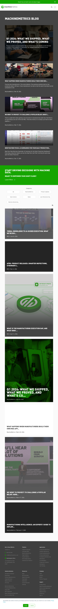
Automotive (7, 575)
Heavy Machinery (8, 579)
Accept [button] (25, 605)
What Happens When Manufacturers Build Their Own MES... (26, 81)
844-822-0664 (9, 552)
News (29, 197)
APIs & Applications (26, 558)
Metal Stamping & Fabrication (11, 593)
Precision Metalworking (10, 587)
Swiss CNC (7, 589)
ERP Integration (8, 591)
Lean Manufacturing (45, 197)
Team (41, 573)
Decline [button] (32, 605)
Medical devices (8, 580)
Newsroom (24, 580)
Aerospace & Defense (9, 573)
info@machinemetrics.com (12, 555)
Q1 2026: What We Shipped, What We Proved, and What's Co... (28, 392)
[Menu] (55, 7)
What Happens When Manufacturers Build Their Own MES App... (28, 427)
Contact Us (7, 549)
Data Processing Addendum (46, 586)
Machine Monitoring (13, 202)
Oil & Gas (7, 582)
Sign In (41, 595)
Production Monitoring (44, 549)
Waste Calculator (26, 577)
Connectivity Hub (26, 582)
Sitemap (24, 584)
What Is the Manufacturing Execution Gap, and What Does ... (27, 329)
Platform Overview (26, 549)
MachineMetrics (9, 91)
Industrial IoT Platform (27, 560)
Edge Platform (25, 555)
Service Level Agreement (45, 588)
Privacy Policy (43, 584)
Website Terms (43, 591)
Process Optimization (44, 555)
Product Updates (45, 192)
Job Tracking (42, 565)
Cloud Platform (25, 556)
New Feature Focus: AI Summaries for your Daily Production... (27, 148)
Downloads (24, 579)
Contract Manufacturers (10, 577)
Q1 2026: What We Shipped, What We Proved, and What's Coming (27, 40)
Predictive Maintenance (45, 553)
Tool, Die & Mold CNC (9, 595)
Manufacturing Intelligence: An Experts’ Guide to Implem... (29, 525)
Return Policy (43, 589)
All (13, 192)
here (39, 2)
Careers (41, 575)
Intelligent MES (25, 551)
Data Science (13, 197)
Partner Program (43, 579)
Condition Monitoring (44, 551)
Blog (23, 573)
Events (41, 577)
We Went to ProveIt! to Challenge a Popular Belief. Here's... (26, 114)
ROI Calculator (25, 575)
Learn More (9, 179)
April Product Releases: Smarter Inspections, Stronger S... (27, 264)
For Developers (43, 560)
